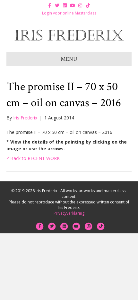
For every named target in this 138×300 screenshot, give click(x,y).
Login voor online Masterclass (69, 13)
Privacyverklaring (69, 213)
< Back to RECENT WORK (33, 158)
